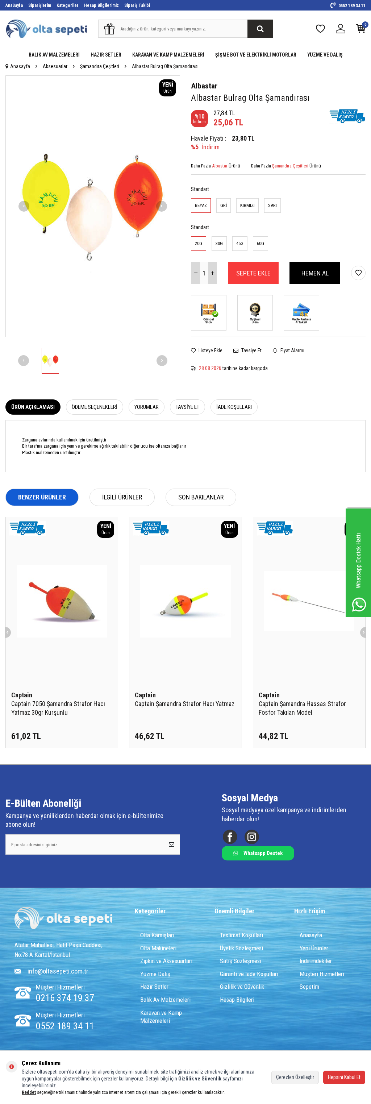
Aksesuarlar (55, 66)
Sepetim (309, 986)
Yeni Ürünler (314, 948)
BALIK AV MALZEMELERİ (54, 55)
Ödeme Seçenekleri (94, 407)
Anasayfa (20, 66)
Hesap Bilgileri (237, 999)
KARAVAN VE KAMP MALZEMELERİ (168, 55)
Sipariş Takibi (137, 5)
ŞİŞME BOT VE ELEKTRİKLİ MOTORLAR (255, 55)
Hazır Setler (154, 986)
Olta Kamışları (157, 935)
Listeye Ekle (209, 350)
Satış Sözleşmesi (240, 960)
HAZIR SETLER (106, 55)
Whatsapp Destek (263, 853)
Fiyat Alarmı (291, 350)
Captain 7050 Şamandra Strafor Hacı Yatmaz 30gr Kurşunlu (58, 708)
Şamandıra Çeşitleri (99, 66)
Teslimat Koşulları (241, 935)
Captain (21, 695)
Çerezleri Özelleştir (295, 1077)
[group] (93, 206)
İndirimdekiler (316, 960)
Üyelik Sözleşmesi (241, 948)
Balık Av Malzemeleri (165, 999)
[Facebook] (230, 837)
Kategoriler (68, 5)
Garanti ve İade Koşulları (249, 974)
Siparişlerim (39, 5)
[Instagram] (251, 837)
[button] (23, 206)
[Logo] (63, 919)
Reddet (29, 1092)
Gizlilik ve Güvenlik (242, 986)
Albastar (204, 86)
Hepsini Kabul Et (344, 1077)
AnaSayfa (14, 5)
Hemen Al (315, 273)
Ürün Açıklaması (33, 407)
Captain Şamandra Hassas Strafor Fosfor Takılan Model (302, 708)
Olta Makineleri (158, 948)
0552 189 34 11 (351, 5)
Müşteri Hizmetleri (322, 974)
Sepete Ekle (253, 273)
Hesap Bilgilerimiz (101, 5)
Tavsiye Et (251, 350)
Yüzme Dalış (155, 974)
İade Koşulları (234, 407)
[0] (361, 30)
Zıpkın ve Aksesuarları (166, 960)
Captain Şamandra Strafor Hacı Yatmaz (184, 703)
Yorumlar (146, 407)
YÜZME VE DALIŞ (325, 55)
